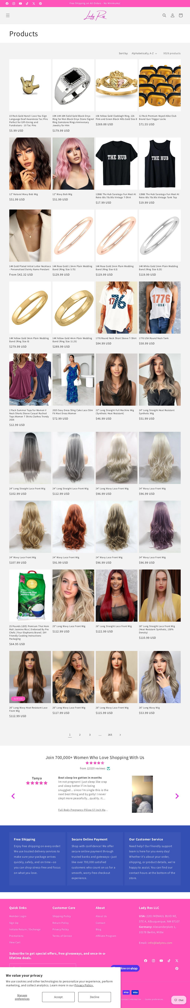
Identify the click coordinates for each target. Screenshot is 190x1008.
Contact (100, 922)
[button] (8, 15)
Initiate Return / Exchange (25, 929)
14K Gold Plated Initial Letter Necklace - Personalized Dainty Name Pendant (30, 268)
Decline (94, 997)
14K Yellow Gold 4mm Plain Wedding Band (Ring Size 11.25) (72, 340)
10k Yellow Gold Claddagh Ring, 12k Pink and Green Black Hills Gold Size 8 (116, 117)
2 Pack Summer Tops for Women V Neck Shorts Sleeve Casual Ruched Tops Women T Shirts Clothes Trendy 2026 (29, 415)
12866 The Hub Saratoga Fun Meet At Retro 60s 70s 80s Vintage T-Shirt (116, 196)
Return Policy (61, 922)
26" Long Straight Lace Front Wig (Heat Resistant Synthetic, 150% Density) (157, 629)
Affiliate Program (106, 935)
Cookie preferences (154, 999)
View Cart (14, 942)
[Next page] (120, 735)
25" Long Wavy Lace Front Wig (69, 626)
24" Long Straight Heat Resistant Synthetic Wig (156, 412)
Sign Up (13, 922)
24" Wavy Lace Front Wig (152, 488)
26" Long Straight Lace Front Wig (114, 626)
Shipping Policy (62, 916)
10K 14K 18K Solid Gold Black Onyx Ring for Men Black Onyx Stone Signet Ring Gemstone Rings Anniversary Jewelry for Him (73, 120)
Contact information (131, 999)
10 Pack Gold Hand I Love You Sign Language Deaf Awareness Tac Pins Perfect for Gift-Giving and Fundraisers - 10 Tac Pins (28, 120)
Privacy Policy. (84, 985)
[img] (95, 763)
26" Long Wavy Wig (149, 707)
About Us (101, 916)
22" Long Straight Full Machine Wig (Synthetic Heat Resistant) (115, 412)
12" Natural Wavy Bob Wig (23, 194)
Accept (58, 997)
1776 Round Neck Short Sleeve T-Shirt (116, 338)
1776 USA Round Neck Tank (153, 338)
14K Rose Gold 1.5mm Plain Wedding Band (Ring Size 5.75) (72, 268)
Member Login (17, 916)
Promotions (16, 935)
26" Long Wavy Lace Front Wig (69, 707)
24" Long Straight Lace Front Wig (27, 488)
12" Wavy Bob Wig (62, 194)
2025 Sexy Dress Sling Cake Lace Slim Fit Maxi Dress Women (73, 412)
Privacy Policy (61, 929)
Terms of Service (62, 935)
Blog (98, 929)
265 (110, 734)
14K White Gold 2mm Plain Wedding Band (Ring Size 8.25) (158, 268)
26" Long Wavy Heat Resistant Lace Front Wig (28, 709)
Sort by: (123, 53)
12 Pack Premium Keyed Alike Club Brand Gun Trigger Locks (157, 117)
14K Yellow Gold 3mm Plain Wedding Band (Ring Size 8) (29, 340)
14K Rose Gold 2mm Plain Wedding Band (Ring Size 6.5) (115, 268)
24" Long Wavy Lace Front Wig (112, 488)
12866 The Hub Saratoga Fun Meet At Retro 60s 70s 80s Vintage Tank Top (159, 196)
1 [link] (70, 735)
